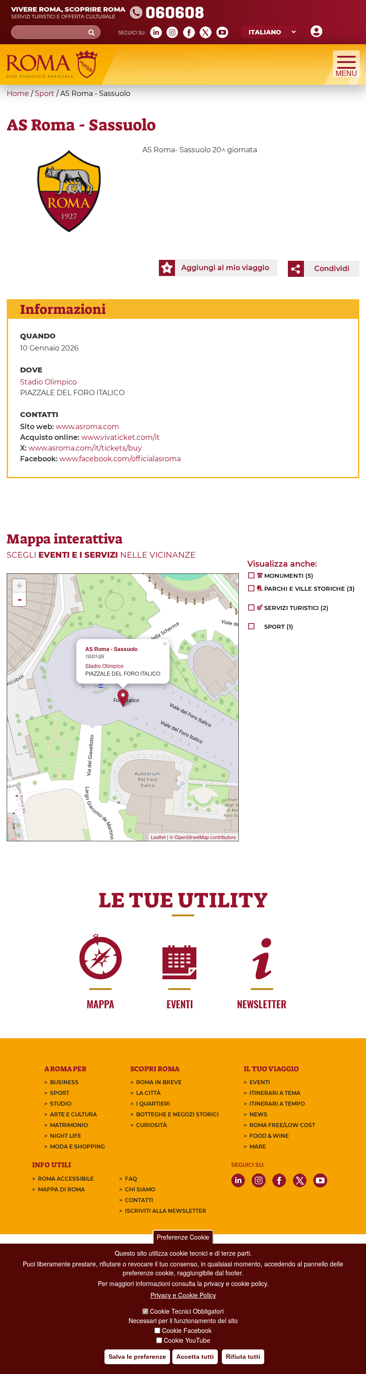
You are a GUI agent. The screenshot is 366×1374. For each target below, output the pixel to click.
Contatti (139, 1200)
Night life (65, 1135)
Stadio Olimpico (48, 382)
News (258, 1114)
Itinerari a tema (275, 1093)
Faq (131, 1178)
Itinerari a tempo (277, 1103)
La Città (148, 1093)
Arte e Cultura (73, 1114)
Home (18, 93)
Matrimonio (69, 1125)
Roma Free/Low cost (282, 1125)
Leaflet (158, 836)
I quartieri (153, 1103)
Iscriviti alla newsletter (165, 1210)
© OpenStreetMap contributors (203, 836)
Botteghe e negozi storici (177, 1114)
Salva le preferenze (137, 1356)
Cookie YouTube (187, 1340)
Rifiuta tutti (243, 1356)
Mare (258, 1146)
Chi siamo (140, 1189)
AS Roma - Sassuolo (111, 649)
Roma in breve (159, 1082)
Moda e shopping (77, 1146)
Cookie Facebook (187, 1330)
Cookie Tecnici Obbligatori (187, 1311)
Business (64, 1082)
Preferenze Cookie (183, 1236)
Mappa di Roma (61, 1189)
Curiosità (151, 1125)
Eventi (260, 1082)
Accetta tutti (195, 1356)
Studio (60, 1103)
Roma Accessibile (66, 1178)
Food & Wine (269, 1135)
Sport (44, 93)
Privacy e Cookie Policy (183, 1294)
